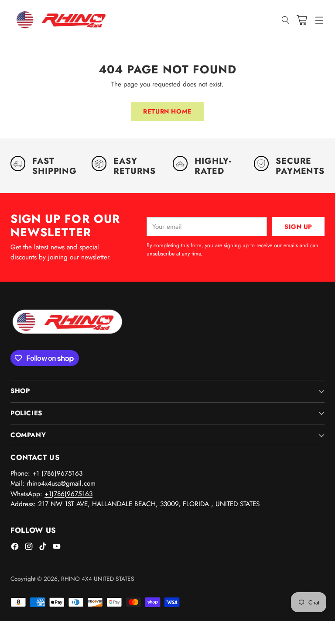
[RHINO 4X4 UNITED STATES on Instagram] (29, 548)
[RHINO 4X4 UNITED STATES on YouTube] (56, 548)
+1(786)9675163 (68, 494)
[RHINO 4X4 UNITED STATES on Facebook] (15, 548)
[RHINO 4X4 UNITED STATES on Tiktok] (43, 548)
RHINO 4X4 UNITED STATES (97, 578)
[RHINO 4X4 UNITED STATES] (62, 20)
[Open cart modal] (302, 20)
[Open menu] (319, 20)
